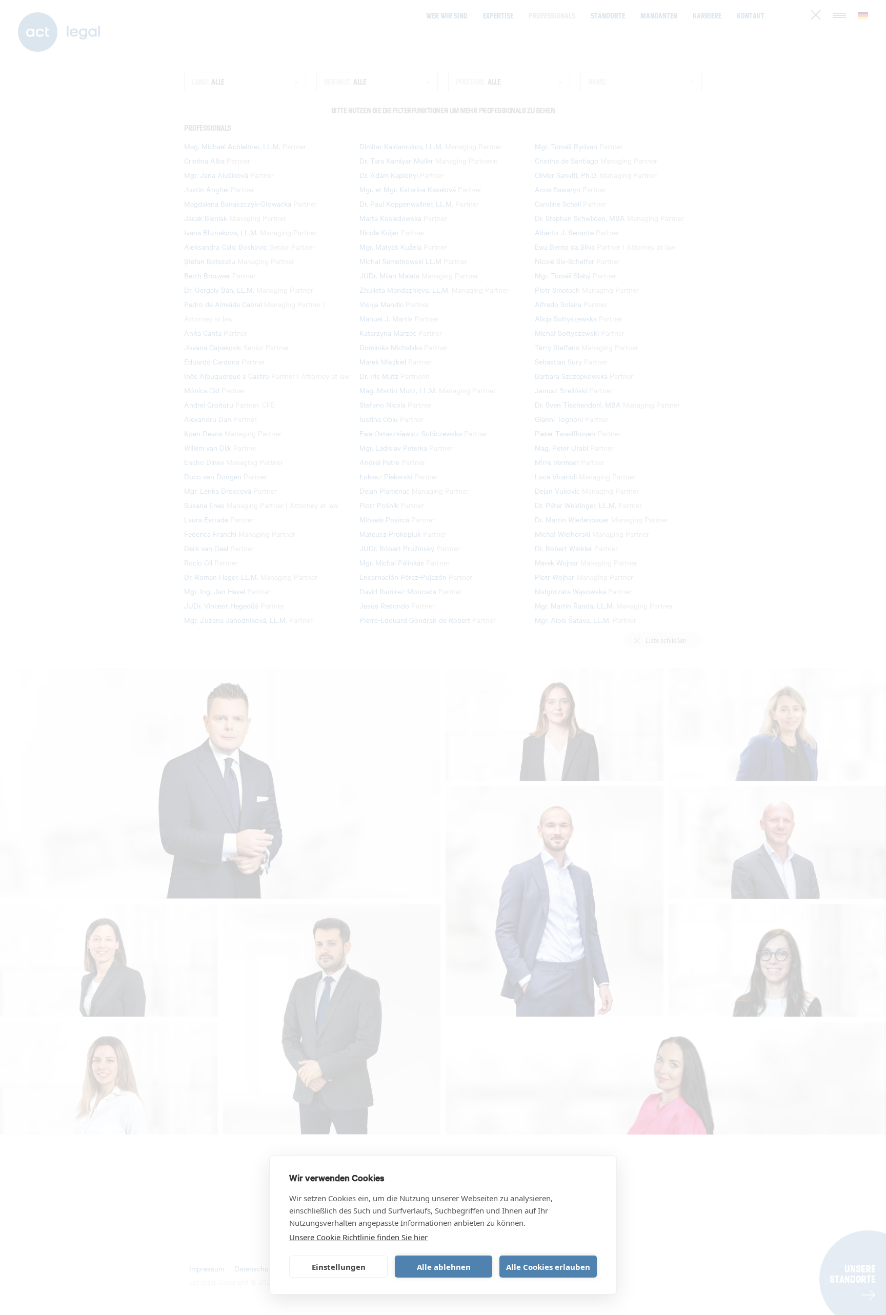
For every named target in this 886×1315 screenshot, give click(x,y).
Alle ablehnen (444, 1267)
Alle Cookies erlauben (548, 1267)
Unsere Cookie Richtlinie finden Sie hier (358, 1237)
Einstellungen (339, 1267)
